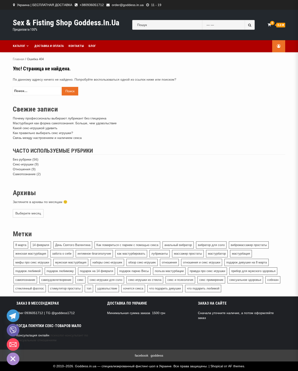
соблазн (272, 280)
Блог (92, 46)
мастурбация (241, 253)
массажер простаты (188, 253)
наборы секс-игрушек (107, 262)
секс (80, 280)
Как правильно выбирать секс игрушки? (43, 133)
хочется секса (133, 288)
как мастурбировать (131, 253)
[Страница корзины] (269, 25)
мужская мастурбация (70, 262)
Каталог (19, 46)
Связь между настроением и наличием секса (47, 138)
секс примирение (211, 280)
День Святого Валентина (72, 245)
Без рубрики (22, 159)
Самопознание (24, 174)
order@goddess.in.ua (128, 5)
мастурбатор (217, 253)
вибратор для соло (211, 245)
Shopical (216, 366)
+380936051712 (92, 5)
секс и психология (180, 280)
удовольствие (107, 288)
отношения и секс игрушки (201, 262)
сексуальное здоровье (245, 280)
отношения (169, 262)
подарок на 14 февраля (96, 271)
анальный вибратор (178, 245)
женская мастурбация (30, 253)
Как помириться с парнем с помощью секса (127, 245)
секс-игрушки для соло (106, 280)
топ (89, 288)
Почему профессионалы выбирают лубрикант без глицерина (59, 118)
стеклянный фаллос (29, 288)
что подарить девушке (165, 288)
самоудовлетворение (56, 280)
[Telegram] (13, 315)
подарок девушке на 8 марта (246, 262)
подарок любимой (28, 271)
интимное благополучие (94, 253)
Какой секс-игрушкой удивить (35, 128)
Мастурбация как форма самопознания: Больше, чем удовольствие (65, 123)
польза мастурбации (169, 271)
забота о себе (61, 253)
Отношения (21, 169)
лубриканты (159, 253)
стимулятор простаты (65, 288)
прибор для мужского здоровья (253, 271)
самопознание (25, 280)
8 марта (20, 245)
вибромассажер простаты (249, 245)
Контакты (76, 46)
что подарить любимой (203, 288)
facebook (141, 355)
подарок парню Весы (134, 271)
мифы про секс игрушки (32, 262)
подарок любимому (60, 271)
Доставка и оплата (49, 46)
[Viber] (13, 330)
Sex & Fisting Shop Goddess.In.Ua (66, 22)
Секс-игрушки (23, 164)
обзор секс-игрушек (142, 262)
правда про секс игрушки (207, 271)
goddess (157, 355)
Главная (18, 59)
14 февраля (40, 245)
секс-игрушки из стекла (144, 280)
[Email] (13, 344)
